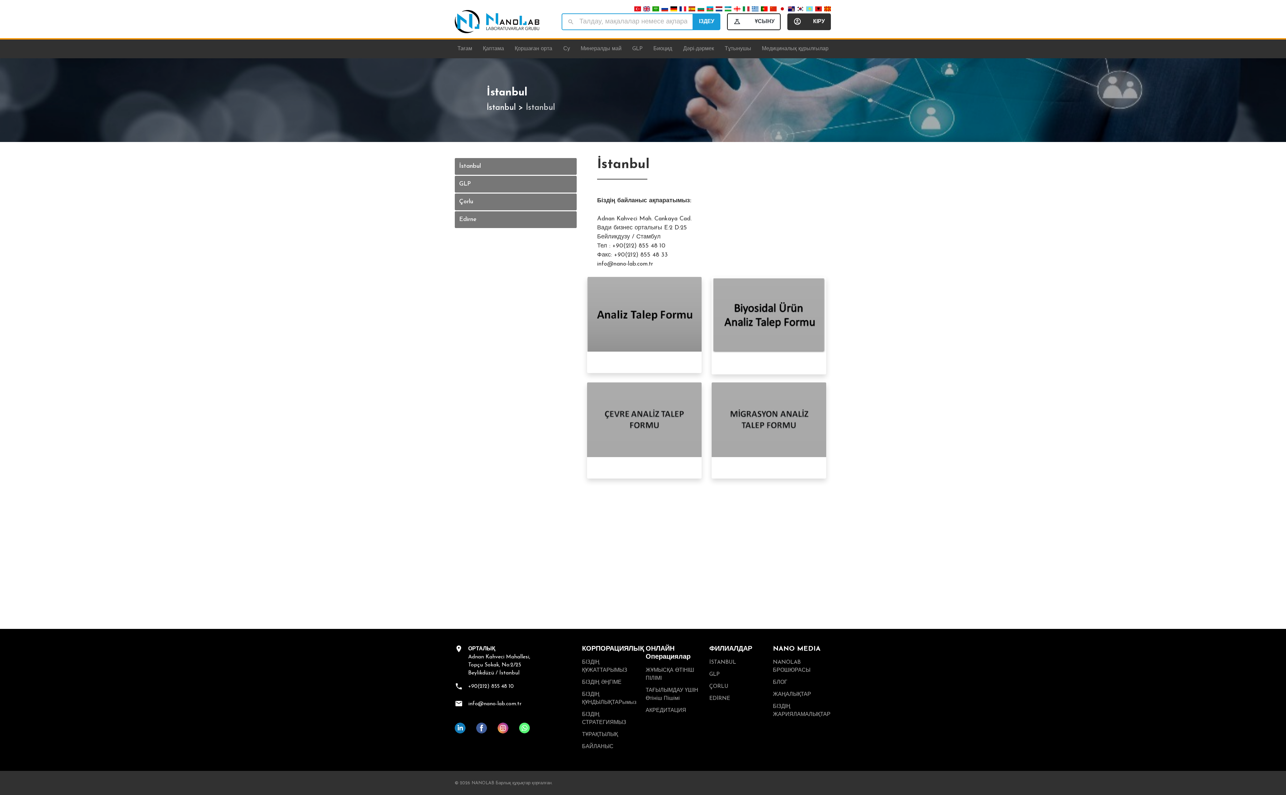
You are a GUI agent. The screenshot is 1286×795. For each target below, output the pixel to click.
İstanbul (501, 108)
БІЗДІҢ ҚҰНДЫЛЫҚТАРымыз (609, 698)
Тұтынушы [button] (738, 49)
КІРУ (819, 21)
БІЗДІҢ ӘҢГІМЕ (602, 682)
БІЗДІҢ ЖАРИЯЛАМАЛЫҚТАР (802, 710)
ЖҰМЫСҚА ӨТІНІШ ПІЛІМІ (670, 674)
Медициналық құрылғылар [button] (795, 49)
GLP (465, 184)
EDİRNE (719, 698)
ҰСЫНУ (765, 21)
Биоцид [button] (662, 49)
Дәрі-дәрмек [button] (698, 49)
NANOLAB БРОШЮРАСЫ (791, 666)
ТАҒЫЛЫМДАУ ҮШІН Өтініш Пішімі (672, 694)
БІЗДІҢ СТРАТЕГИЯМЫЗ (604, 718)
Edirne (468, 220)
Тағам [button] (464, 49)
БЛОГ (780, 682)
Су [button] (566, 49)
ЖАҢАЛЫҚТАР (792, 694)
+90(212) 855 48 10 (491, 686)
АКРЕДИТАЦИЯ (666, 710)
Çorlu (466, 202)
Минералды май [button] (601, 49)
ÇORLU (718, 686)
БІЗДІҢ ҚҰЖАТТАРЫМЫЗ (604, 666)
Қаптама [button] (493, 49)
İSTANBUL (722, 662)
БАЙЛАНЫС (598, 746)
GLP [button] (637, 49)
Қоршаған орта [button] (533, 49)
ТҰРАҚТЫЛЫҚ (600, 734)
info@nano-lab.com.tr (494, 704)
